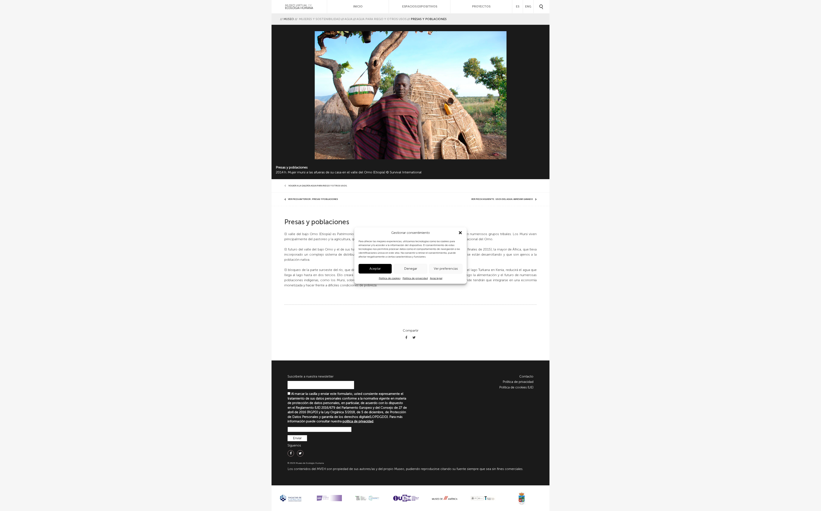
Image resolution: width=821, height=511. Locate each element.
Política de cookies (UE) (516, 387)
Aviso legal (436, 278)
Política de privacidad (415, 278)
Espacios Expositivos (419, 6)
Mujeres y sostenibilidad (320, 19)
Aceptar (375, 269)
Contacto (526, 376)
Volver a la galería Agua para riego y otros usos (317, 185)
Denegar (410, 269)
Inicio (358, 6)
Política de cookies (389, 278)
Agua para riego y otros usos (381, 19)
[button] (460, 233)
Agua (348, 19)
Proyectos (481, 6)
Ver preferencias (446, 269)
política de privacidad (358, 421)
